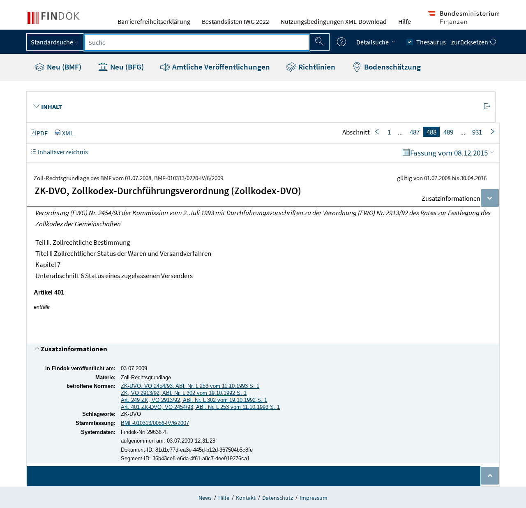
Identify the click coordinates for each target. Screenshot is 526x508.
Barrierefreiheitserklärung (154, 21)
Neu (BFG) (126, 67)
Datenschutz (277, 497)
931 (477, 132)
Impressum (314, 497)
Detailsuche (373, 42)
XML (68, 133)
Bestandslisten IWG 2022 (235, 21)
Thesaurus (431, 42)
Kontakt (246, 497)
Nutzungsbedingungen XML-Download (334, 21)
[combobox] (197, 42)
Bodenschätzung (391, 67)
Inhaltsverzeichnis (62, 152)
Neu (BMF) (63, 67)
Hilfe (404, 21)
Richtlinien (316, 67)
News (205, 497)
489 (448, 132)
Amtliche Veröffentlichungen (220, 67)
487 (415, 132)
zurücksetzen (470, 42)
